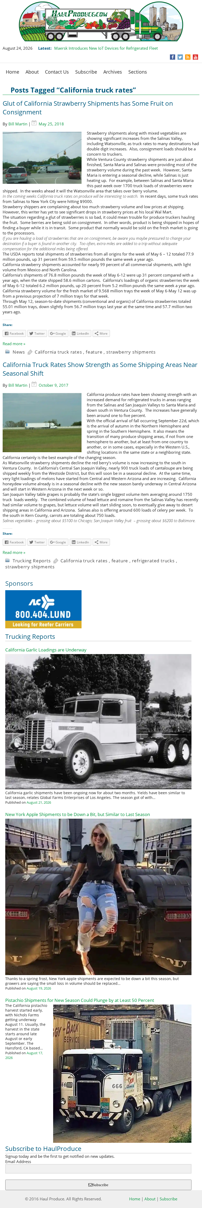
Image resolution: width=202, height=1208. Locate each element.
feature (94, 352)
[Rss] (187, 57)
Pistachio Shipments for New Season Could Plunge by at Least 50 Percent (79, 1000)
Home (12, 72)
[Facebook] (172, 57)
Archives (112, 72)
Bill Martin (17, 123)
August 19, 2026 (39, 988)
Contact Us (57, 72)
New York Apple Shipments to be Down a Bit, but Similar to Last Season (77, 814)
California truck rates (58, 352)
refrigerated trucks (153, 561)
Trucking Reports (32, 561)
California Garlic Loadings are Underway (46, 650)
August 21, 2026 (39, 802)
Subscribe (86, 72)
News (19, 352)
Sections (137, 72)
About (32, 72)
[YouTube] (195, 57)
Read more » (14, 343)
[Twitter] (180, 57)
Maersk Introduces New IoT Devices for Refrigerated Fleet (106, 48)
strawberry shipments (131, 352)
